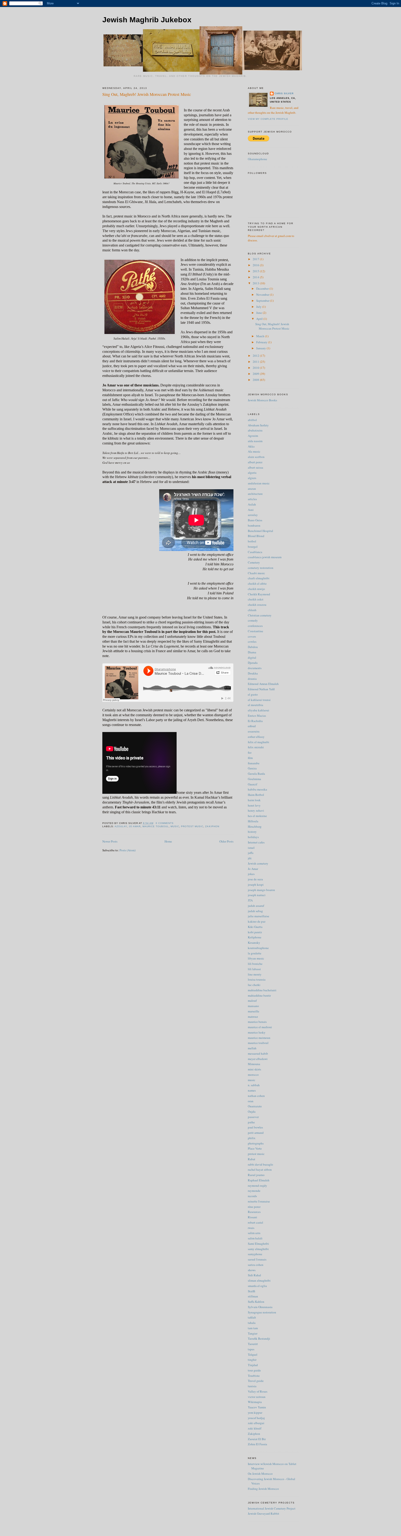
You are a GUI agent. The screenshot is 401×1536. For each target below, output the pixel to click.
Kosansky (254, 942)
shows (251, 1270)
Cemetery (254, 562)
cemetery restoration (260, 568)
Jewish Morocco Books (262, 400)
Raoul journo (256, 1175)
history (252, 832)
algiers (252, 478)
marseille (253, 1011)
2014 (256, 277)
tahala (251, 1323)
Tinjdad (253, 1365)
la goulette (254, 953)
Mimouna (254, 1064)
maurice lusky (256, 1032)
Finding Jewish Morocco (263, 1489)
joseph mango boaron (261, 890)
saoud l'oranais (257, 1259)
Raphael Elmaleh (258, 1180)
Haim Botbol (256, 795)
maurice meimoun (259, 1038)
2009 (256, 374)
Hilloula (253, 821)
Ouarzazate (255, 1106)
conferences (255, 626)
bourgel (253, 546)
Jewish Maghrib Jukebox (146, 20)
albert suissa (255, 467)
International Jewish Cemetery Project (271, 1508)
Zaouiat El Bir (257, 1439)
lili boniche (255, 964)
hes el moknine (257, 816)
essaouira (253, 731)
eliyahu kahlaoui (258, 710)
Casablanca (255, 552)
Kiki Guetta (255, 927)
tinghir (252, 1360)
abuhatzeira (255, 430)
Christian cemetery (260, 615)
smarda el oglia (257, 1286)
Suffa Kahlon (256, 1301)
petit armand (256, 1133)
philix (251, 1138)
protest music (192, 826)
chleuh (252, 610)
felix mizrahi (256, 747)
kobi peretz (255, 932)
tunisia (252, 1386)
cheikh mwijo (256, 589)
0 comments (165, 823)
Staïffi (251, 1291)
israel (251, 848)
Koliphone (254, 937)
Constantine (255, 631)
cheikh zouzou (257, 605)
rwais (251, 1228)
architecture (255, 494)
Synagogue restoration (262, 1312)
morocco (253, 1075)
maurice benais (257, 1022)
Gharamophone (257, 159)
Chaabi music (256, 573)
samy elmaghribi (258, 1249)
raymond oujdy (257, 1185)
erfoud (252, 726)
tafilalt (252, 1317)
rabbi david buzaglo (260, 1164)
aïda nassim (255, 441)
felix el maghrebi (258, 742)
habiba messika (257, 789)
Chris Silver (284, 93)
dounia (252, 679)
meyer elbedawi (258, 1059)
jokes (251, 874)
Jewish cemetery (258, 863)
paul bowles (255, 1127)
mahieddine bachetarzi (262, 990)
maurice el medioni (260, 1027)
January (261, 348)
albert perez (255, 462)
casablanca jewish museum (264, 557)
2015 (256, 271)
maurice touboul (155, 826)
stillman (253, 1296)
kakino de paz (256, 921)
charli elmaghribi (258, 578)
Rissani (252, 1217)
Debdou (253, 647)
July (259, 307)
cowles (252, 641)
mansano (253, 1006)
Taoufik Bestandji (259, 1338)
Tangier (252, 1333)
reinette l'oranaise (259, 1201)
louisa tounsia (256, 979)
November (263, 294)
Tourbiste (254, 1376)
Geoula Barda (256, 773)
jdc (250, 858)
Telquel (252, 1354)
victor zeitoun (256, 1397)
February (262, 342)
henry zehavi (256, 810)
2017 (256, 259)
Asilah (252, 504)
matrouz (253, 1016)
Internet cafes (256, 842)
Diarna (252, 652)
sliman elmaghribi (259, 1280)
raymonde (254, 1191)
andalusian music (259, 483)
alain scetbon (256, 457)
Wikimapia (255, 1402)
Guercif (252, 784)
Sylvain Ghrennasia (260, 1307)
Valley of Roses (257, 1391)
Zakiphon (212, 826)
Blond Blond (256, 536)
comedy (253, 620)
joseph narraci (256, 895)
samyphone (255, 1254)
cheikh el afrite (257, 583)
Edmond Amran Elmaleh (263, 684)
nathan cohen (256, 1096)
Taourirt (253, 1344)
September (263, 300)
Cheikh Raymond (259, 594)
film (250, 758)
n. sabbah (254, 1085)
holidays (253, 837)
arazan (252, 488)
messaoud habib (258, 1053)
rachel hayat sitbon (260, 1169)
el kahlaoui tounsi (259, 700)
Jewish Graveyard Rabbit (263, 1513)
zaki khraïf (254, 1428)
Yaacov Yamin (257, 1407)
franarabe (253, 763)
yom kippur (255, 1412)
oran (250, 1101)
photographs (256, 1143)
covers (252, 636)
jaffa (250, 853)
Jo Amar (135, 826)
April (259, 319)
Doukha (253, 673)
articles (252, 499)
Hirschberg (255, 826)
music (175, 826)
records (252, 1196)
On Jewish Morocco (260, 1473)
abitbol (252, 420)
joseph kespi (256, 884)
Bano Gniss (255, 520)
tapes (251, 1349)
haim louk (254, 800)
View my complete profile (268, 119)
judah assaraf (256, 906)
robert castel (255, 1222)
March (260, 336)
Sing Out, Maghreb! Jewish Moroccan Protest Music (146, 94)
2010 (256, 368)
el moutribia (255, 705)
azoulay (121, 826)
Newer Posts (109, 841)
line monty (255, 974)
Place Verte (255, 1148)
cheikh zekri (255, 599)
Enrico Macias (257, 715)
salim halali (255, 1238)
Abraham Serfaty (258, 425)
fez (250, 752)
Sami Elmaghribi (258, 1243)
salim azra (254, 1233)
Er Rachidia (255, 721)
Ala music (254, 451)
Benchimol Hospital (260, 531)
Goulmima (254, 779)
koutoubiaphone (258, 948)
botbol (252, 541)
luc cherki (254, 985)
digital (252, 657)
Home (168, 841)
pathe (251, 1122)
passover (253, 1117)
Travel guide (256, 1381)
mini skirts (254, 1069)
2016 (256, 265)
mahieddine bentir (259, 995)
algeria (252, 472)
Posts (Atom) (128, 850)
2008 (256, 380)
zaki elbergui (256, 1423)
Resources (254, 1212)
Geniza (252, 768)
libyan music (256, 958)
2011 (256, 362)
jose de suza (255, 879)
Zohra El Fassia (257, 1444)
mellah (252, 1048)
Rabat (251, 1159)
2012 (256, 355)
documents (255, 668)
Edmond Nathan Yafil (261, 689)
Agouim (253, 436)
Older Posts (226, 841)
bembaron (254, 525)
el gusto (253, 694)
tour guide (254, 1370)
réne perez (254, 1207)
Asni (251, 510)
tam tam (253, 1328)
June (259, 313)
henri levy (254, 805)
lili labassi (254, 969)
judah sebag (255, 911)
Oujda (251, 1111)
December (262, 288)
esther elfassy (256, 737)
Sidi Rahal (254, 1275)
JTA (250, 900)
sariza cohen (255, 1265)
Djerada (253, 663)
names (252, 1090)
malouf (252, 1000)
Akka (251, 446)
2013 (256, 283)
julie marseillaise (258, 916)
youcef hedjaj (256, 1418)
